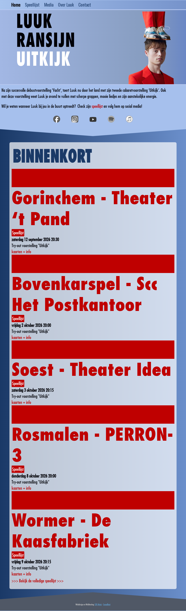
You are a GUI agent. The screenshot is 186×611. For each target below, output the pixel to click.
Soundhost (106, 604)
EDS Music (98, 604)
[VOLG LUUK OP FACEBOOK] (57, 126)
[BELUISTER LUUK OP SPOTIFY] (111, 126)
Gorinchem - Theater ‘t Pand (92, 208)
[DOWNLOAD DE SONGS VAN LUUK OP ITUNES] (129, 126)
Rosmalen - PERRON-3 (92, 444)
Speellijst (18, 232)
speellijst (97, 106)
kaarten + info (21, 251)
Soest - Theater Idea (91, 369)
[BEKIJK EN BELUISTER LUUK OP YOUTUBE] (93, 126)
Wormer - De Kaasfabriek (61, 530)
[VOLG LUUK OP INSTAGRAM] (75, 126)
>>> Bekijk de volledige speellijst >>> (38, 580)
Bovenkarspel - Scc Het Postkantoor (85, 294)
